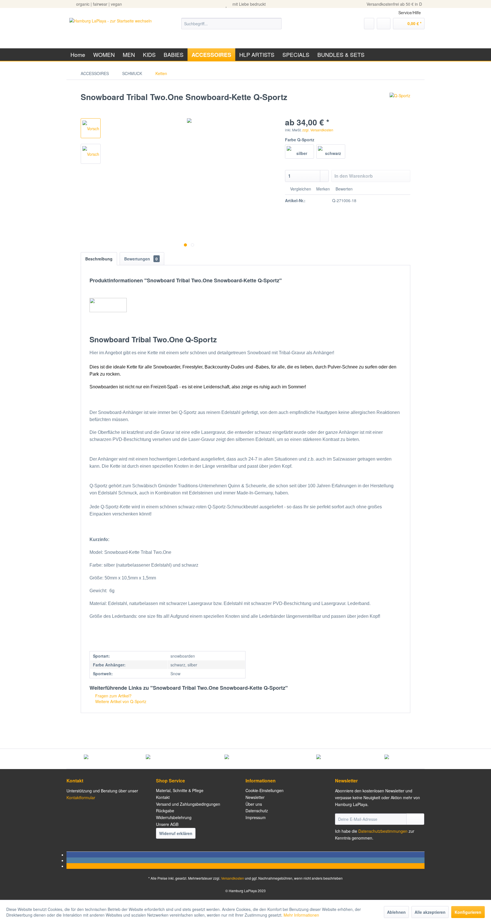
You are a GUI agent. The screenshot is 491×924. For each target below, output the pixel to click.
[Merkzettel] (369, 23)
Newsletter (255, 797)
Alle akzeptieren (430, 912)
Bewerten (343, 189)
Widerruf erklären (175, 833)
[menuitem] (231, 23)
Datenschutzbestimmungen (382, 831)
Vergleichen (300, 189)
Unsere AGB (167, 824)
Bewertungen (141, 259)
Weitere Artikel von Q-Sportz (120, 701)
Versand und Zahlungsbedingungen (188, 804)
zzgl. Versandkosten (317, 129)
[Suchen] (276, 23)
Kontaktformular (80, 797)
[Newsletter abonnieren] (415, 819)
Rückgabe (165, 810)
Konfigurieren (468, 912)
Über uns (254, 804)
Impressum (256, 817)
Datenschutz (257, 810)
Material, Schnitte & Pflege (179, 790)
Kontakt (163, 797)
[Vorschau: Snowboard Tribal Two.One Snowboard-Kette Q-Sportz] (91, 128)
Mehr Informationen (301, 915)
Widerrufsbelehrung (174, 817)
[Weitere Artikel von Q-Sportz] (400, 103)
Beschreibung (99, 259)
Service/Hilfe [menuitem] (409, 12)
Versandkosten (232, 878)
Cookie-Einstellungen (265, 790)
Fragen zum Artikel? (113, 696)
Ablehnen (396, 912)
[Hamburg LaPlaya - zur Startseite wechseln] (110, 29)
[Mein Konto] (383, 23)
